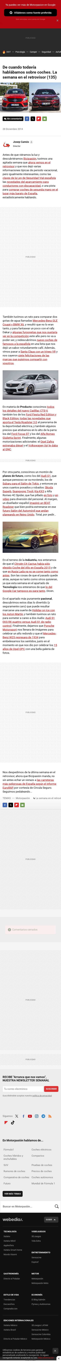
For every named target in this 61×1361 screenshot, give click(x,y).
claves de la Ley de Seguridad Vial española (29, 178)
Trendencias (9, 1299)
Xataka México (10, 1325)
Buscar (57, 1206)
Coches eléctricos (41, 1149)
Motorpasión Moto (40, 1283)
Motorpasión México (41, 1339)
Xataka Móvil (9, 1241)
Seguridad (46, 52)
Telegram (43, 1115)
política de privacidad (42, 1095)
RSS (50, 1115)
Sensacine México (40, 1330)
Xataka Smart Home (13, 1250)
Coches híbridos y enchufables (13, 1157)
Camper (33, 52)
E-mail (44, 118)
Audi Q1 (46, 475)
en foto (48, 495)
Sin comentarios (14, 118)
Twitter (33, 118)
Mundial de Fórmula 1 (43, 1183)
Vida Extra (36, 1241)
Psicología (20, 52)
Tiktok (12, 1122)
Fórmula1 (9, 1149)
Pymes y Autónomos (41, 1304)
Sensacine (36, 1257)
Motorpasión (23, 798)
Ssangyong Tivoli (23, 491)
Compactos (38, 1155)
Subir (49, 1219)
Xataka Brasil (10, 1330)
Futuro (7, 1183)
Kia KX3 (39, 491)
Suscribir (51, 1089)
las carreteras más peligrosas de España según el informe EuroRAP (29, 783)
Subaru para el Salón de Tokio (21, 483)
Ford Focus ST (20, 433)
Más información (46, 1357)
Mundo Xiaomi (10, 1254)
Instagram (36, 1115)
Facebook (27, 118)
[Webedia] (13, 1221)
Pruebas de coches (42, 1165)
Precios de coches (42, 1171)
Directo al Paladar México (15, 1339)
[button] (22, 142)
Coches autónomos (42, 1177)
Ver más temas (12, 1194)
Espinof (35, 1262)
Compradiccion (10, 1308)
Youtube (30, 1115)
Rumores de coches (14, 1171)
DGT (9, 52)
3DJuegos (36, 1236)
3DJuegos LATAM (40, 1325)
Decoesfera (9, 1304)
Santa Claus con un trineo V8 (38, 351)
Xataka (7, 1236)
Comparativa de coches (16, 1177)
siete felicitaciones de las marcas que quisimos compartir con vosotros (26, 359)
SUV (6, 1165)
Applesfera (9, 1245)
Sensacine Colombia (41, 1334)
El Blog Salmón (38, 1299)
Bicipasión (29, 158)
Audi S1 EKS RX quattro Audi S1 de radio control (29, 621)
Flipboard (38, 118)
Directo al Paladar (12, 1278)
